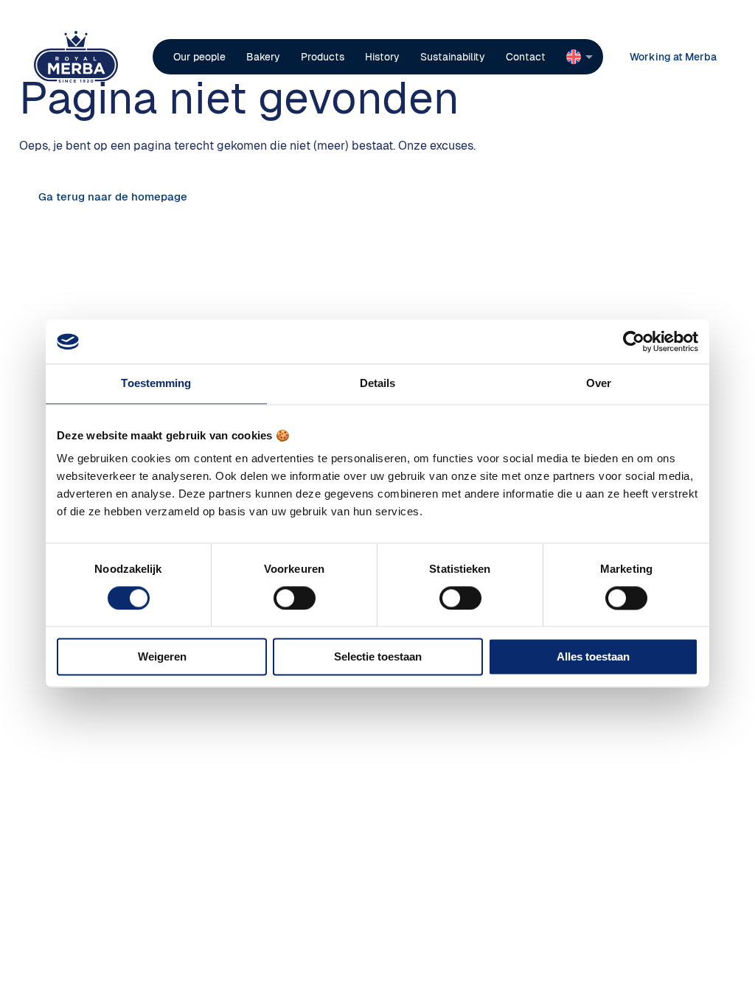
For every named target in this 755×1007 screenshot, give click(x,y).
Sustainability (452, 56)
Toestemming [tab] (156, 383)
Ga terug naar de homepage (112, 196)
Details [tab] (378, 383)
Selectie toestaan (378, 657)
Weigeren (162, 657)
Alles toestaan (593, 657)
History (382, 56)
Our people (199, 56)
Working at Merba (673, 56)
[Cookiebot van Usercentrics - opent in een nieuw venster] (633, 341)
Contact (526, 56)
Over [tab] (598, 383)
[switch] (295, 598)
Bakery (263, 56)
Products (322, 56)
